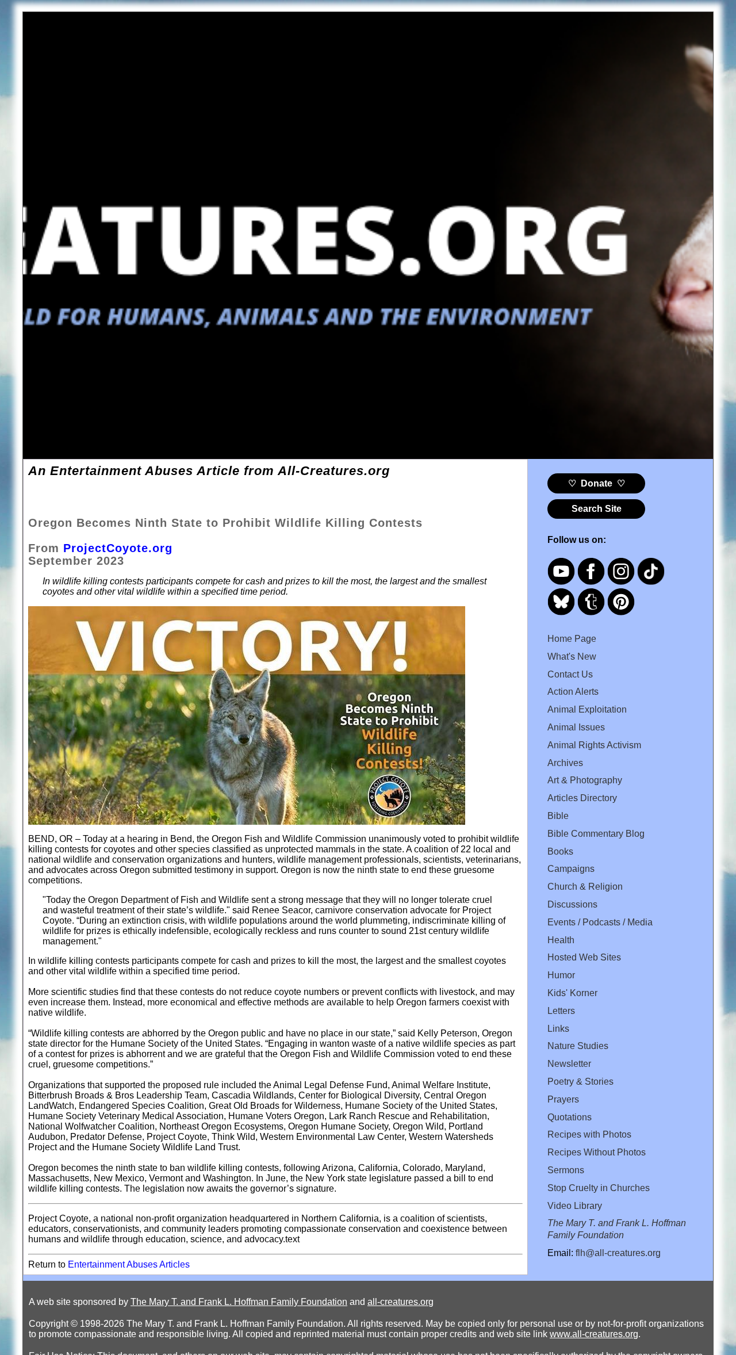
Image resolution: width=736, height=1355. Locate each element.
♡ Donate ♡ (596, 483)
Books (560, 851)
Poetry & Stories (580, 1081)
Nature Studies (577, 1046)
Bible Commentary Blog (596, 834)
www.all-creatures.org (594, 1334)
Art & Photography (584, 780)
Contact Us (570, 674)
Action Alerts (573, 691)
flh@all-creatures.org (618, 1253)
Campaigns (571, 869)
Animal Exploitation (587, 709)
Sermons (565, 1170)
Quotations (569, 1117)
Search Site (597, 509)
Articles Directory (582, 798)
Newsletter (569, 1064)
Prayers (563, 1099)
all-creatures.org (400, 1302)
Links (558, 1029)
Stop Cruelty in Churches (598, 1188)
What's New (571, 656)
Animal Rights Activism (594, 745)
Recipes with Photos (589, 1134)
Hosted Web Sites (584, 957)
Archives (565, 763)
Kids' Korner (572, 993)
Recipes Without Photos (596, 1152)
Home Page (571, 639)
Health (560, 940)
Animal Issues (576, 727)
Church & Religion (585, 886)
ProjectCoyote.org (117, 548)
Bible (558, 816)
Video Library (574, 1206)
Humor (561, 975)
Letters (561, 1011)
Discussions (572, 904)
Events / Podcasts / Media (600, 922)
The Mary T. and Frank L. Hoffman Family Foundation (239, 1302)
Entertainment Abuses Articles (129, 1264)
